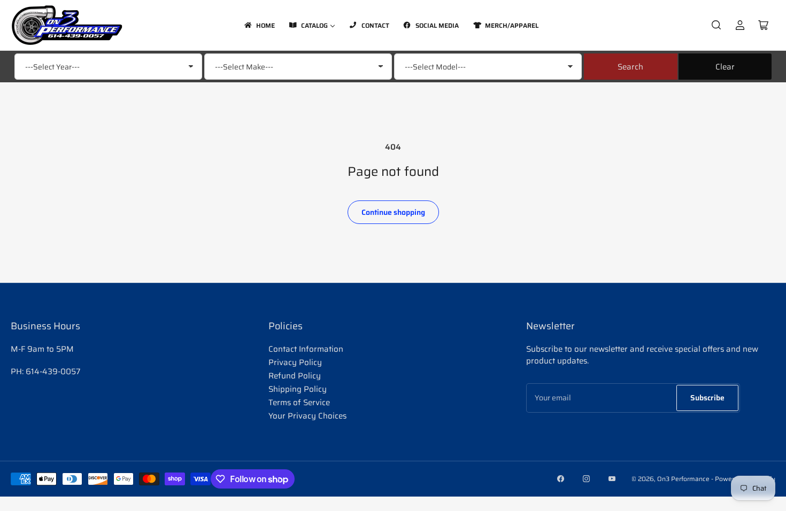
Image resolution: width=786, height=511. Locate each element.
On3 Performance (683, 479)
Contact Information (305, 349)
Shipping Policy (297, 389)
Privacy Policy (295, 362)
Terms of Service (299, 402)
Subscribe (707, 398)
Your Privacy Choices (307, 415)
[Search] (716, 25)
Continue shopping (393, 212)
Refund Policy (294, 375)
